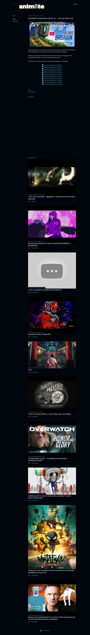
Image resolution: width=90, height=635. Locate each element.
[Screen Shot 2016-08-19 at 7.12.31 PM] (52, 82)
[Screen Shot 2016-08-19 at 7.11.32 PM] (52, 80)
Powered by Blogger (46, 630)
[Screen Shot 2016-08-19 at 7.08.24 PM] (52, 67)
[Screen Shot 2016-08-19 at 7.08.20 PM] (52, 65)
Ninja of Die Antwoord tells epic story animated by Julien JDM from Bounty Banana (51, 618)
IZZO (30, 370)
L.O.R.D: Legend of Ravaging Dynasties (45, 290)
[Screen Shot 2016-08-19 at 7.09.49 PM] (52, 78)
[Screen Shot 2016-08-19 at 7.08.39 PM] (52, 69)
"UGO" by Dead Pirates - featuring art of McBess (49, 414)
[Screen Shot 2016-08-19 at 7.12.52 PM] (52, 84)
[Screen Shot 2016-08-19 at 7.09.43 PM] (52, 76)
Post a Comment (34, 248)
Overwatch (15, 21)
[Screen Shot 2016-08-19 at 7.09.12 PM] (52, 72)
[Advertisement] (52, 144)
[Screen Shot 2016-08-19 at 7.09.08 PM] (52, 71)
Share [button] (14, 15)
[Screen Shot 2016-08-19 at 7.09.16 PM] (52, 74)
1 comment (33, 201)
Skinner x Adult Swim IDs (39, 334)
